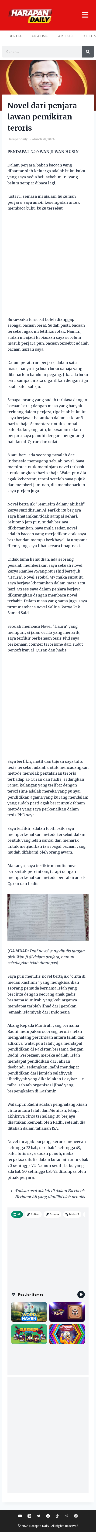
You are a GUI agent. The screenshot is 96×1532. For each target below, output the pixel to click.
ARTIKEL (66, 35)
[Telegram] (66, 1516)
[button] (82, 15)
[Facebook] (48, 1516)
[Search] (88, 52)
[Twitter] (38, 1516)
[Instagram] (29, 1516)
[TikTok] (57, 1516)
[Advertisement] (48, 267)
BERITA (15, 35)
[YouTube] (20, 1516)
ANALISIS (39, 35)
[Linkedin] (76, 1516)
